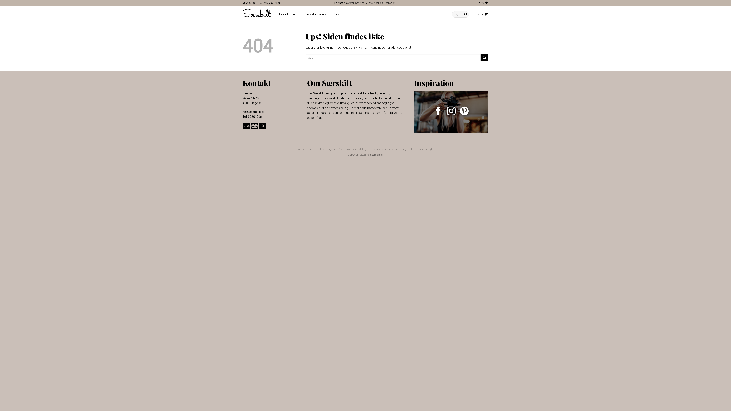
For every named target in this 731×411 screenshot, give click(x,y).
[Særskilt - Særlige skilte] (257, 13)
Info (334, 14)
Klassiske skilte (314, 14)
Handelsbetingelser (326, 149)
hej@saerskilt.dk (254, 112)
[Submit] (465, 14)
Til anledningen (286, 14)
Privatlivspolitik (303, 149)
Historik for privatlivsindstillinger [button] (389, 149)
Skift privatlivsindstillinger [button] (354, 149)
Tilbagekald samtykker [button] (423, 149)
